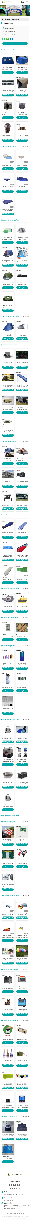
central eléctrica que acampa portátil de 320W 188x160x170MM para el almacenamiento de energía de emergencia (8, 987)
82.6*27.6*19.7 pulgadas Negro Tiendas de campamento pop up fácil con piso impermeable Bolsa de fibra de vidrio (22, 283)
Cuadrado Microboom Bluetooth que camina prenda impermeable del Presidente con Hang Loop (22, 1061)
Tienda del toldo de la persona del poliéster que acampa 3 (22, 459)
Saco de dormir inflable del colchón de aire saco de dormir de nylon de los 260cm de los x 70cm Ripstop (22, 959)
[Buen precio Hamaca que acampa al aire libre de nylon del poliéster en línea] (8, 525)
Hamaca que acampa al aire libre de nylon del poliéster (7, 533)
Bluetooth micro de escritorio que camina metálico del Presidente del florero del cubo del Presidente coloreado (7, 1061)
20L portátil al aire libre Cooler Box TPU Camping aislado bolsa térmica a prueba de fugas (22, 760)
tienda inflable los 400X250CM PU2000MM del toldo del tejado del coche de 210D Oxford (22, 505)
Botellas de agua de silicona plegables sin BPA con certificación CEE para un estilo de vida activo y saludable (8, 664)
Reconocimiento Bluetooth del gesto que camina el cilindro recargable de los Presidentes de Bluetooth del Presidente (8, 1038)
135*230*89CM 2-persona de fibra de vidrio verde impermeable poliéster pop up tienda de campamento (8, 238)
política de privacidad (10, 1213)
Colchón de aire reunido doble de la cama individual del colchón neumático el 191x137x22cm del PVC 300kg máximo (7, 210)
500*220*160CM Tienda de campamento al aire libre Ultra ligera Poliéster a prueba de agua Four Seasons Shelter (22, 136)
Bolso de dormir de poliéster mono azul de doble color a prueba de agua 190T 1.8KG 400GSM (7, 556)
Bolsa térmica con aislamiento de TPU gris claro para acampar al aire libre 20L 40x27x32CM (7, 738)
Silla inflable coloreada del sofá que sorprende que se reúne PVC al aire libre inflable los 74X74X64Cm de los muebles (8, 959)
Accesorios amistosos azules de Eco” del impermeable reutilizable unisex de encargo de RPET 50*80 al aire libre (22, 1135)
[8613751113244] (10, 1185)
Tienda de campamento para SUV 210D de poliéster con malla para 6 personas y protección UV (22, 334)
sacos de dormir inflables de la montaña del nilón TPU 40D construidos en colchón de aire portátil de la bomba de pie (22, 578)
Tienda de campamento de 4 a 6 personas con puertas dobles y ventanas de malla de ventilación (7, 283)
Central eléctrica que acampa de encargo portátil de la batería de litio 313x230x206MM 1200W (22, 987)
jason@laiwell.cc (10, 31)
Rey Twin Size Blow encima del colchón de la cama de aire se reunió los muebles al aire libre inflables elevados (8, 164)
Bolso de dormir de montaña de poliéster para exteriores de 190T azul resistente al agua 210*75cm (22, 533)
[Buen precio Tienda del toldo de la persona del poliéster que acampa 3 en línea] (22, 452)
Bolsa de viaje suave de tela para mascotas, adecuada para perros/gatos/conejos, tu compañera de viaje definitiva (22, 607)
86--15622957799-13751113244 (13, 1194)
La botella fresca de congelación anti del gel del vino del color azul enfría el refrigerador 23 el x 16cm (22, 738)
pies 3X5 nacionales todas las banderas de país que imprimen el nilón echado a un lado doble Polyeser (8, 862)
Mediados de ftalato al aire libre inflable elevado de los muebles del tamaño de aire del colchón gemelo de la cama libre (8, 187)
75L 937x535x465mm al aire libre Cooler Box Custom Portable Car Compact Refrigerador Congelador (22, 783)
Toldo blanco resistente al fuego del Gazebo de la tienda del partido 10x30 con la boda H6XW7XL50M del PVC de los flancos (8, 91)
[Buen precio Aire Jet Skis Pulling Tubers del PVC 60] (22, 906)
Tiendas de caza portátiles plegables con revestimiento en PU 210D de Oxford (22, 91)
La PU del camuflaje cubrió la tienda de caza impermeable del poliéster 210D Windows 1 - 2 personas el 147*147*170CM (7, 113)
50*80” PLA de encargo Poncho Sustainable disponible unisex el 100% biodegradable (8, 1157)
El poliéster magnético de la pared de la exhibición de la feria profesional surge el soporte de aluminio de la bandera (8, 885)
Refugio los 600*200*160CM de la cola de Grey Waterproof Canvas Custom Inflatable (8, 482)
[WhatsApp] (3, 38)
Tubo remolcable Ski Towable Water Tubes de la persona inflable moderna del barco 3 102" (8, 936)
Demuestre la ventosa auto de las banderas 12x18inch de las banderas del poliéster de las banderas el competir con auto (8, 840)
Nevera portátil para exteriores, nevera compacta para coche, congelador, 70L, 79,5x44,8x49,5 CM (8, 783)
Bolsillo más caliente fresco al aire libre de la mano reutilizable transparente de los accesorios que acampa (7, 635)
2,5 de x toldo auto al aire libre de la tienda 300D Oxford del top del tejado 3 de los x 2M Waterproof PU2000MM (22, 482)
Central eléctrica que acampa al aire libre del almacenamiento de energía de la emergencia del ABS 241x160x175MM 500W (8, 1010)
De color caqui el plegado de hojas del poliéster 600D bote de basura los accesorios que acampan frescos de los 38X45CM (22, 635)
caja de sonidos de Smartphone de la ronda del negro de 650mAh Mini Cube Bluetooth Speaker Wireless (7, 1106)
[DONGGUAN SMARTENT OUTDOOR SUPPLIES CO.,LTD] (6, 2)
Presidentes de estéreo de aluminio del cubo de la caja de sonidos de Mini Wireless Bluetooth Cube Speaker (22, 1038)
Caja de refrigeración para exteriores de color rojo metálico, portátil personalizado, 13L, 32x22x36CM (7, 760)
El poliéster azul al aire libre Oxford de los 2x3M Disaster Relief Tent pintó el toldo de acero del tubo (8, 68)
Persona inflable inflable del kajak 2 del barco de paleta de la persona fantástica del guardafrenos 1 (7, 914)
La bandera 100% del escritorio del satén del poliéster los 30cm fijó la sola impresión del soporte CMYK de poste (22, 840)
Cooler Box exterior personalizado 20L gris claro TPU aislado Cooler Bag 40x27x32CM (8, 805)
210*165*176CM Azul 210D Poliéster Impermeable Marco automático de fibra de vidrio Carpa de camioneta (8, 459)
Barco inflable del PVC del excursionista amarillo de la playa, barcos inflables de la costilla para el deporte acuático (22, 936)
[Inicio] (15, 1176)
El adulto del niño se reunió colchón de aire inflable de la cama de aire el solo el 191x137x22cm (22, 187)
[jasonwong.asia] (11, 38)
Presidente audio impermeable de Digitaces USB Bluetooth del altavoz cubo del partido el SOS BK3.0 (7, 1084)
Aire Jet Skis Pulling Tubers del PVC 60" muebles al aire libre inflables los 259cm (22, 914)
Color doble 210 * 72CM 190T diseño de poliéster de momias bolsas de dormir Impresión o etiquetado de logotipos (22, 556)
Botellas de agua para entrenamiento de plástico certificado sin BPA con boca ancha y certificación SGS (22, 664)
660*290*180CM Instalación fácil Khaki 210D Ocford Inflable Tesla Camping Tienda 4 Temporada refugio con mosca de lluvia (7, 363)
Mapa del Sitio (21, 1213)
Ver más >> (26, 50)
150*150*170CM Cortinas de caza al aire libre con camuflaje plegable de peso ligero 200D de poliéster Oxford (22, 113)
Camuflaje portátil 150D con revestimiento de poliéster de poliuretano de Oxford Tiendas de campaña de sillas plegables (7, 136)
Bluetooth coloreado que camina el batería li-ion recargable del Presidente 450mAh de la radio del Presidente (22, 1106)
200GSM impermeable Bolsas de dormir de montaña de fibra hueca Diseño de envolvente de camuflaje (8, 578)
